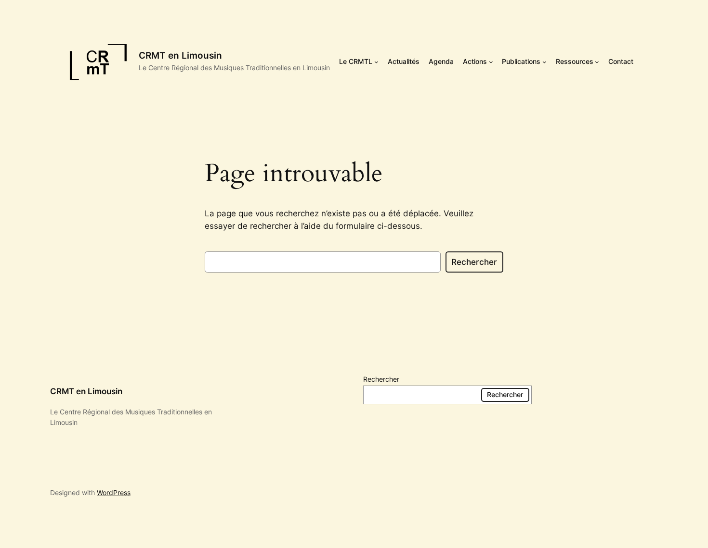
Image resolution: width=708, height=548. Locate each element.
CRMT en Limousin (180, 55)
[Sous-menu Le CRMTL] (376, 62)
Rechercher (474, 262)
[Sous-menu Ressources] (597, 62)
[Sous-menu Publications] (544, 62)
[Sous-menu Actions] (491, 62)
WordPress (114, 492)
